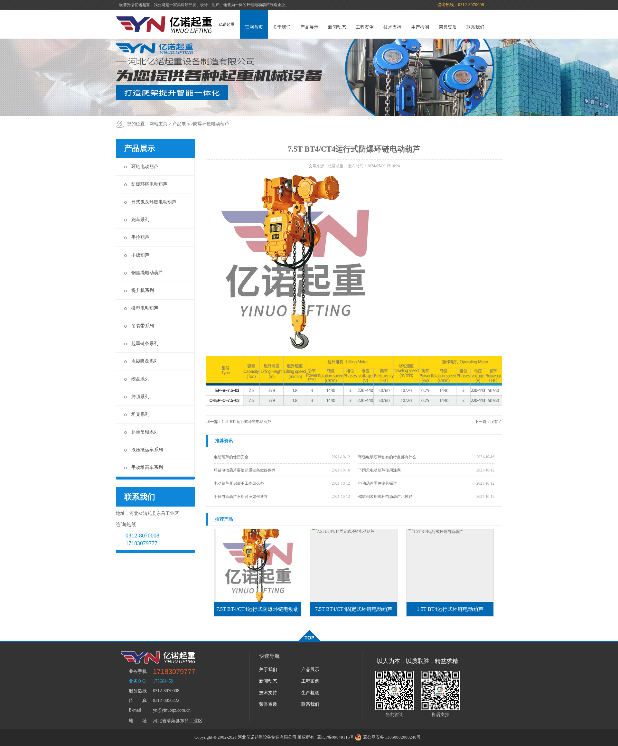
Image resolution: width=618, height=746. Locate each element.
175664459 (163, 681)
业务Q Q (137, 681)
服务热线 (138, 690)
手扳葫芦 (140, 255)
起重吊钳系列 (144, 432)
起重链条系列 (144, 343)
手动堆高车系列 (147, 467)
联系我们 (475, 27)
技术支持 (392, 27)
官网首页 (254, 27)
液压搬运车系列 (147, 449)
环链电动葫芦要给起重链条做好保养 (245, 470)
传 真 (138, 700)
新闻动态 (337, 27)
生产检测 (420, 27)
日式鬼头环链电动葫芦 (153, 202)
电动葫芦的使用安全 (231, 457)
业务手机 (138, 671)
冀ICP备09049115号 (335, 737)
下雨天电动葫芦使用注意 (379, 470)
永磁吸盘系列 (144, 361)
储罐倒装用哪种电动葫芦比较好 (385, 496)
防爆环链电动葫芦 (211, 123)
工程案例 (365, 27)
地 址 (138, 720)
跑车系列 (140, 219)
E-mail (135, 710)
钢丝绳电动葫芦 (147, 272)
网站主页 (158, 123)
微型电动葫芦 (144, 308)
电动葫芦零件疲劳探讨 (377, 483)
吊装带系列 (142, 325)
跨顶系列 (140, 396)
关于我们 (282, 27)
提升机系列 (142, 290)
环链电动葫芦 (144, 166)
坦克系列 (140, 414)
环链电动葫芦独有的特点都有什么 (387, 457)
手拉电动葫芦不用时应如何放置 (241, 496)
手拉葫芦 (140, 237)
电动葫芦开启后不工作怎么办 (239, 483)
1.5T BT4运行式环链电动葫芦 (246, 421)
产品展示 (309, 27)
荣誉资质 (448, 27)
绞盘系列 (140, 379)
